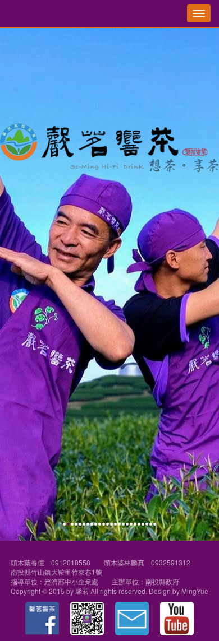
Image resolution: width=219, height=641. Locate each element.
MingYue (194, 591)
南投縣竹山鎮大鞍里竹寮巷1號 (56, 572)
